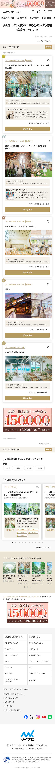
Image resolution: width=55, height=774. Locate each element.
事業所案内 (30, 745)
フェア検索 (34, 18)
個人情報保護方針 (18, 748)
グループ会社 (30, 748)
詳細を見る (27, 129)
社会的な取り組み (42, 745)
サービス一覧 (19, 745)
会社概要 (10, 745)
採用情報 (40, 748)
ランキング (36, 596)
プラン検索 (46, 18)
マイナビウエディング (11, 596)
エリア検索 (21, 18)
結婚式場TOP (25, 596)
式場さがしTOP (8, 18)
